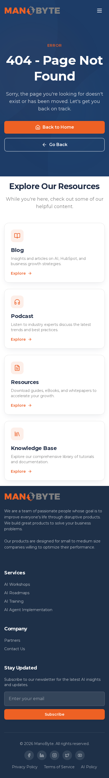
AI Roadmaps (16, 592)
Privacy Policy (25, 767)
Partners (12, 640)
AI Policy (89, 767)
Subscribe (54, 714)
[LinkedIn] (42, 755)
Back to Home (58, 127)
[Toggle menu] (99, 10)
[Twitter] (67, 755)
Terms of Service (59, 767)
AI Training (14, 601)
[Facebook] (29, 755)
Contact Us (14, 648)
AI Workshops (17, 584)
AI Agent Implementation (28, 609)
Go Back (58, 144)
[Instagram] (54, 755)
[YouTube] (80, 755)
